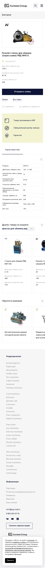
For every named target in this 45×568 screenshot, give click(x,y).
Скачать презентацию (19, 526)
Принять (10, 560)
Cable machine (12, 381)
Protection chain (13, 455)
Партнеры (10, 488)
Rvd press (10, 397)
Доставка (17, 99)
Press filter (11, 425)
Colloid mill (11, 446)
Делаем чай (11, 401)
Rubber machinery (14, 419)
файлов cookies (19, 542)
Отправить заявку (22, 92)
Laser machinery (13, 435)
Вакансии (10, 499)
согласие (30, 540)
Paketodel (10, 367)
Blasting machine (13, 459)
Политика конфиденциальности (20, 492)
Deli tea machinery (14, 432)
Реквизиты (10, 495)
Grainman (10, 384)
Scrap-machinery (13, 463)
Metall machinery (13, 442)
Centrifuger (11, 473)
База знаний (11, 503)
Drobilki (9, 408)
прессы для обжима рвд (14, 229)
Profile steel (11, 374)
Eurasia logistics (13, 363)
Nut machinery (12, 377)
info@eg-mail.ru (13, 509)
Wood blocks (12, 370)
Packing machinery (14, 388)
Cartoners (10, 404)
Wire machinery (13, 452)
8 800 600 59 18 (12, 514)
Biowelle (10, 466)
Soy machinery (12, 428)
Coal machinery (13, 394)
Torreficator (11, 470)
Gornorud (10, 412)
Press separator (13, 415)
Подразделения (13, 356)
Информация (12, 482)
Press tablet (11, 439)
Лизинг (5, 99)
